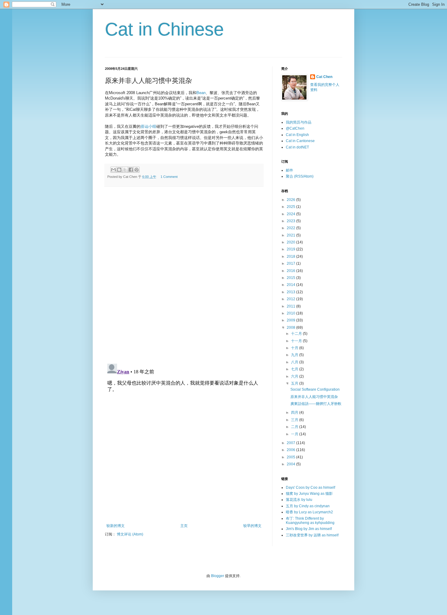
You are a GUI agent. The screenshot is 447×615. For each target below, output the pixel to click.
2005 (291, 457)
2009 (291, 320)
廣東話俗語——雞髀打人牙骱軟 (315, 404)
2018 (291, 256)
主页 (184, 526)
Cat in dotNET (297, 147)
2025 (291, 207)
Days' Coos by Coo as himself (310, 487)
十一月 (297, 341)
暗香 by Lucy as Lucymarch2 (309, 512)
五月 (295, 383)
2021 (291, 235)
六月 (295, 376)
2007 (291, 443)
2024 (291, 214)
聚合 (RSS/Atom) (300, 176)
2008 (291, 327)
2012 (291, 299)
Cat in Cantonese (300, 141)
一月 (295, 434)
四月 (295, 412)
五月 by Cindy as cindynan (308, 506)
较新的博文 (115, 526)
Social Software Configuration (315, 389)
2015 (291, 278)
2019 (291, 249)
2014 (291, 285)
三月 (295, 420)
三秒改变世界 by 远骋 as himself (312, 535)
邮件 (289, 170)
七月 (295, 369)
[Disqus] (184, 275)
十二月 (297, 333)
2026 (291, 200)
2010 (291, 313)
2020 (291, 242)
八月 (295, 362)
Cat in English (297, 135)
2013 (291, 292)
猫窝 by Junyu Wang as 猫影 (309, 493)
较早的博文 (252, 526)
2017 (291, 263)
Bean (201, 92)
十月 (295, 348)
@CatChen (295, 128)
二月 (295, 427)
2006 (291, 450)
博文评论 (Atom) (130, 534)
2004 (291, 464)
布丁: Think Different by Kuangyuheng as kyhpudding (310, 520)
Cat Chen (324, 77)
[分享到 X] (125, 170)
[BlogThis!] (119, 170)
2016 (291, 271)
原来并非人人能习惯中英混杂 (314, 397)
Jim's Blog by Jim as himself (309, 529)
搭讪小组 (148, 126)
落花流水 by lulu (299, 500)
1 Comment (169, 176)
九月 (295, 355)
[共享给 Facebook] (131, 170)
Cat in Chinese (164, 29)
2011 (291, 306)
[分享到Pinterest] (136, 170)
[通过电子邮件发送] (113, 170)
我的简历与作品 (298, 122)
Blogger (217, 576)
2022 (291, 228)
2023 (291, 221)
